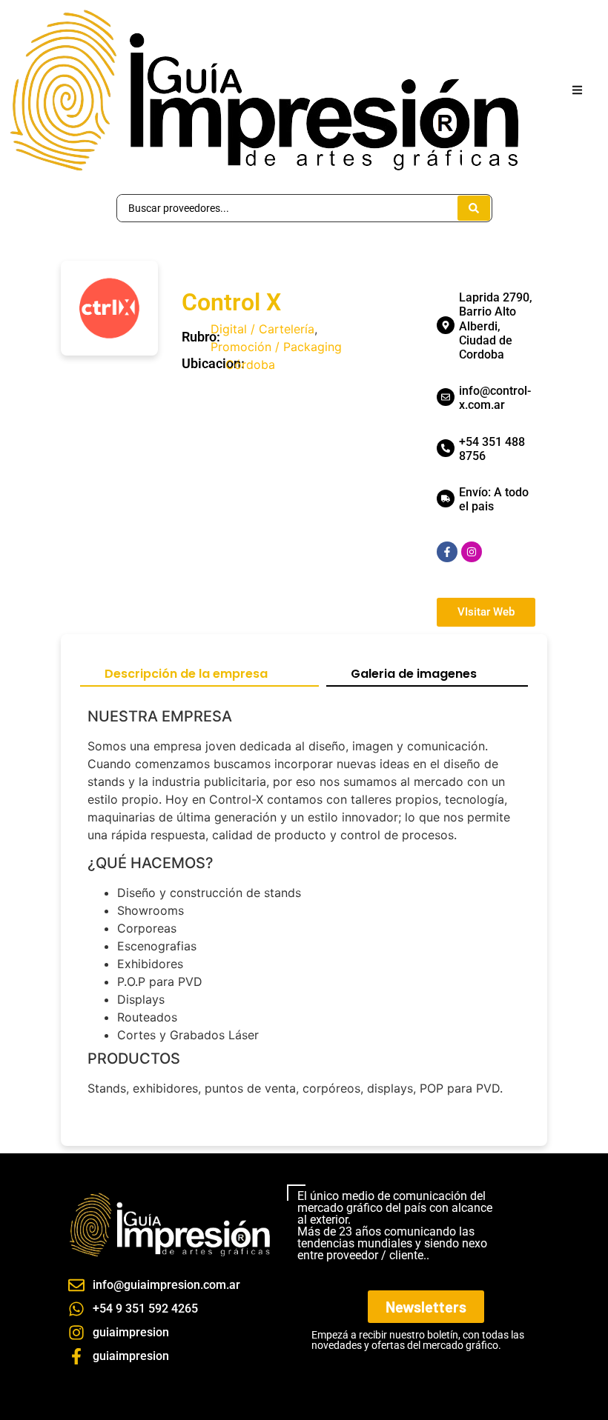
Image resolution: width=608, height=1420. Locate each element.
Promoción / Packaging (276, 346)
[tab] (199, 675)
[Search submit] (473, 208)
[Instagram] (471, 551)
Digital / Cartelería (262, 328)
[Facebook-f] (447, 551)
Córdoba (250, 364)
